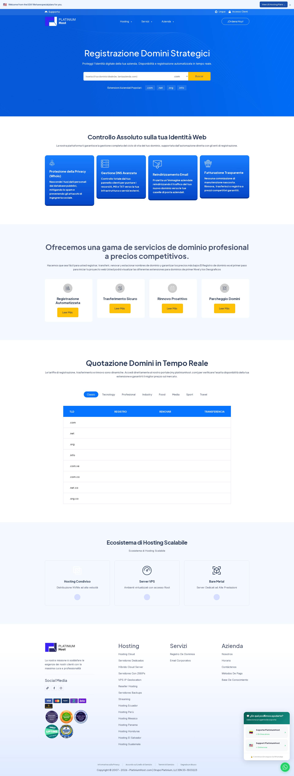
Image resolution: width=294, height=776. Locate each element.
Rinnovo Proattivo (172, 299)
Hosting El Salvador (129, 737)
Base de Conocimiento (235, 679)
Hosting (125, 21)
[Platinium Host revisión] (66, 731)
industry (147, 394)
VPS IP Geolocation (129, 679)
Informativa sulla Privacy (108, 764)
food (162, 394)
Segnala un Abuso (188, 764)
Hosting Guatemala (129, 744)
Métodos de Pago (232, 673)
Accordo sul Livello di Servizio (139, 764)
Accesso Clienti (240, 11)
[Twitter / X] (47, 688)
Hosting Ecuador (128, 705)
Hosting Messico (128, 718)
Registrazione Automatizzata (68, 301)
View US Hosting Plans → (273, 4)
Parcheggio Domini (224, 299)
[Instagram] (61, 688)
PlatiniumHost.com (140, 770)
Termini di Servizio (166, 764)
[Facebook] (54, 688)
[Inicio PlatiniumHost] (65, 21)
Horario (226, 660)
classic (91, 394)
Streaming (124, 699)
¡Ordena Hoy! (235, 21)
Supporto (54, 11)
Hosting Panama (128, 724)
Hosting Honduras (129, 731)
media (175, 394)
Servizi (145, 21)
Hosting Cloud (126, 654)
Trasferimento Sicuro (120, 299)
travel (203, 394)
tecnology (108, 394)
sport (189, 394)
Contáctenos (229, 666)
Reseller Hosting (127, 686)
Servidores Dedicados (131, 660)
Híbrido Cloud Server (130, 666)
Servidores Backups (130, 692)
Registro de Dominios (182, 654)
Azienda (167, 21)
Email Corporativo (180, 660)
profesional (129, 394)
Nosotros (227, 654)
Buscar (199, 76)
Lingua (221, 11)
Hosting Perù (126, 712)
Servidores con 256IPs (131, 673)
